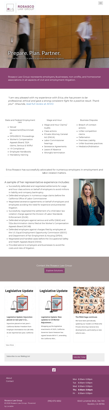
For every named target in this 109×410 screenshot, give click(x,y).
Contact (10, 381)
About (9, 378)
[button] (100, 3)
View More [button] (10, 345)
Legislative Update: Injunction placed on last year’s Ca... (19, 318)
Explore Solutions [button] (54, 270)
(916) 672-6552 (54, 401)
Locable (10, 406)
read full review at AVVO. (40, 104)
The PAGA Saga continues (86, 317)
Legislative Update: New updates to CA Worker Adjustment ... (51, 320)
